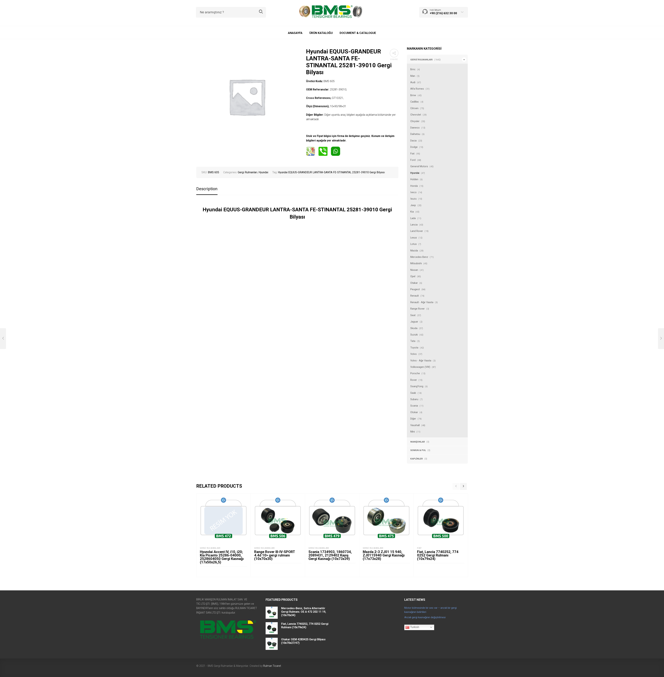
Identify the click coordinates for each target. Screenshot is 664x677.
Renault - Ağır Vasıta (421, 302)
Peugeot (415, 289)
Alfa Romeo (417, 88)
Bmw (413, 95)
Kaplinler (416, 458)
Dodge (414, 147)
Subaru (414, 399)
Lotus (413, 244)
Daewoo (415, 127)
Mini (412, 431)
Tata (412, 341)
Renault (414, 295)
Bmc (413, 69)
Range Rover (417, 308)
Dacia (413, 140)
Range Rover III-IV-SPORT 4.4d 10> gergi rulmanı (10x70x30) (274, 555)
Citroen (414, 108)
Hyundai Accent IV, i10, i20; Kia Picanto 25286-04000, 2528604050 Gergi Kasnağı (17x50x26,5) (222, 557)
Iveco (413, 192)
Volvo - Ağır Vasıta (420, 360)
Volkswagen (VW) (420, 367)
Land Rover (416, 231)
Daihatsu (415, 134)
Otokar (414, 412)
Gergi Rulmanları (421, 59)
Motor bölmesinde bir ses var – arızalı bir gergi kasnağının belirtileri (430, 610)
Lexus (413, 237)
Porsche (415, 373)
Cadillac (414, 101)
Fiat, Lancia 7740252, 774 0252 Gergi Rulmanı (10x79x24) (437, 555)
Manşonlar (417, 441)
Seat (413, 315)
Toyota (414, 347)
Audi (412, 82)
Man (412, 75)
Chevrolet (415, 114)
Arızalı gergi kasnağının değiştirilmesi (425, 617)
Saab (413, 392)
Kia (412, 211)
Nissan (414, 269)
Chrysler (414, 121)
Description (207, 189)
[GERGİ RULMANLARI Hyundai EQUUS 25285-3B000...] (3, 338)
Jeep (413, 205)
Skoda (413, 328)
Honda (414, 185)
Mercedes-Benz (419, 257)
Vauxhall (415, 425)
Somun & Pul (418, 450)
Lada (413, 218)
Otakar (414, 282)
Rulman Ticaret (272, 665)
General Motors (419, 166)
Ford (413, 160)
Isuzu (413, 198)
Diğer (413, 418)
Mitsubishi (416, 263)
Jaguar (414, 321)
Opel (412, 276)
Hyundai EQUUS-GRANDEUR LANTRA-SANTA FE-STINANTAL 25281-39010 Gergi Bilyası (331, 172)
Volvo (413, 354)
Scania (414, 405)
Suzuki (414, 334)
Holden (414, 179)
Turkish (414, 627)
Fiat (412, 153)
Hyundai (414, 172)
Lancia (414, 224)
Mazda (414, 250)
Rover (413, 379)
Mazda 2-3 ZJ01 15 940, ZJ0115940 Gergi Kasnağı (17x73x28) (384, 555)
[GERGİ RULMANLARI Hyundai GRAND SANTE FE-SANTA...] (661, 338)
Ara (261, 11)
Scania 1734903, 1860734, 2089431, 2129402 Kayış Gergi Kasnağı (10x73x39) (330, 555)
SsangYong (416, 386)
